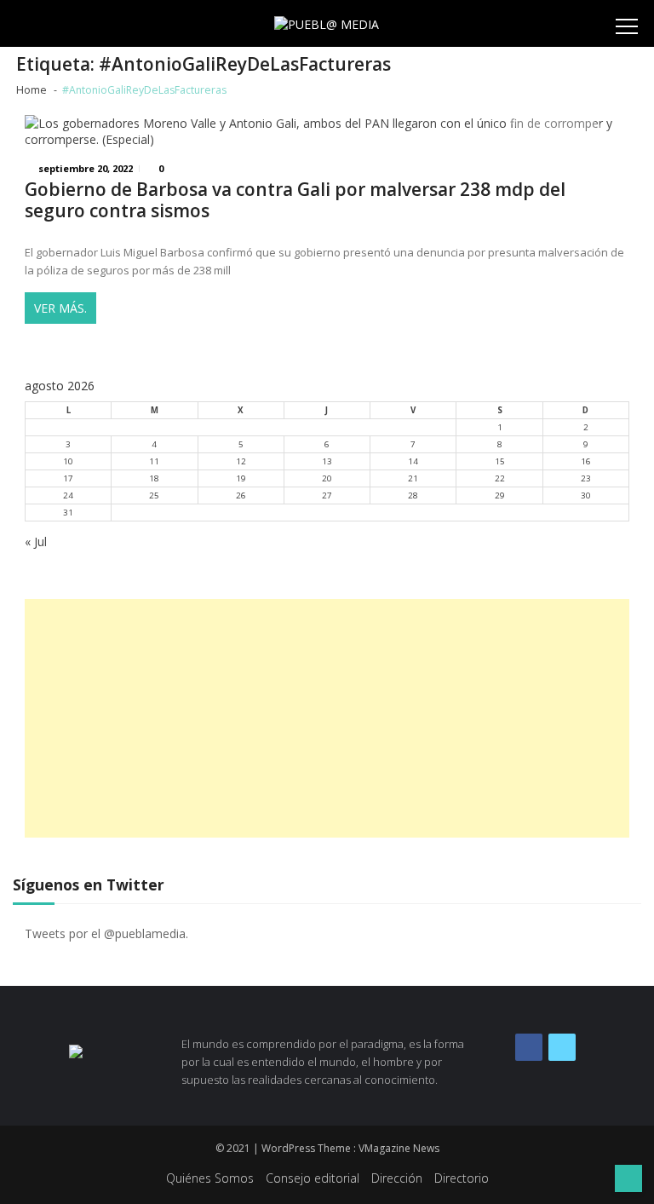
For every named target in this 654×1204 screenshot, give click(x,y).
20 (327, 478)
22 (500, 478)
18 (154, 478)
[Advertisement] (327, 718)
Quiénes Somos (210, 1178)
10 (68, 461)
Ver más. (60, 308)
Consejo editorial (312, 1178)
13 (327, 461)
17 (68, 478)
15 (500, 461)
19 (241, 478)
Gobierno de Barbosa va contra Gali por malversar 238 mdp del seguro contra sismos (295, 200)
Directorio (461, 1178)
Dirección (396, 1178)
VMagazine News (399, 1148)
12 (241, 461)
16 (586, 461)
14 (413, 461)
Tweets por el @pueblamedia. (106, 933)
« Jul (36, 541)
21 (413, 478)
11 (154, 461)
